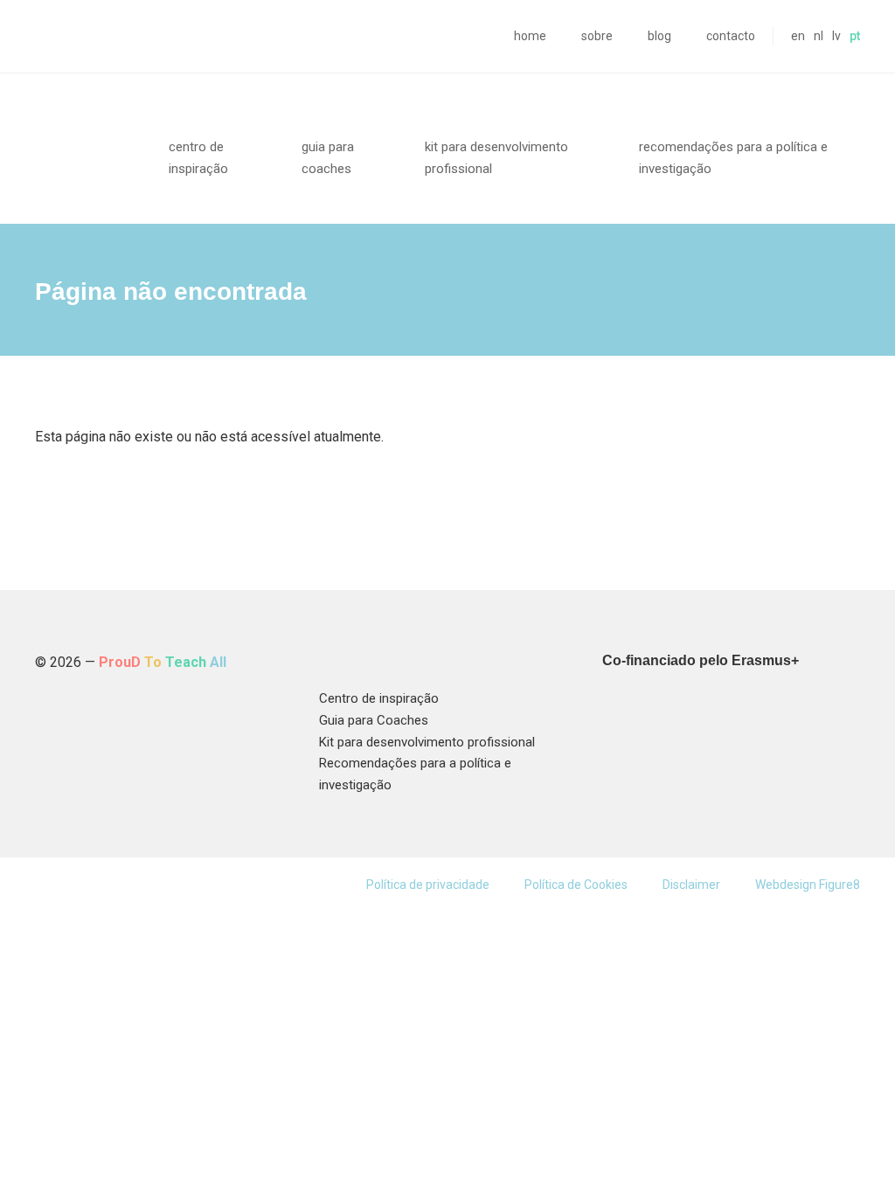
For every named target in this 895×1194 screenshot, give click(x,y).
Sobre (597, 36)
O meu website (84, 137)
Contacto (730, 36)
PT (855, 36)
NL (818, 36)
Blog (659, 36)
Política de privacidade (427, 885)
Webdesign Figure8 (807, 885)
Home (530, 36)
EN (798, 36)
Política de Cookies (576, 885)
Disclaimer (691, 885)
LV (836, 36)
